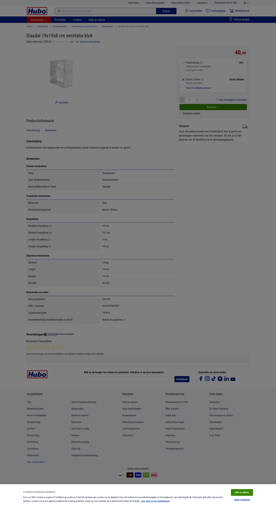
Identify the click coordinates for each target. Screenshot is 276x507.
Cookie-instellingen (242, 499)
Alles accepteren (242, 492)
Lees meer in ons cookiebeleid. (155, 501)
